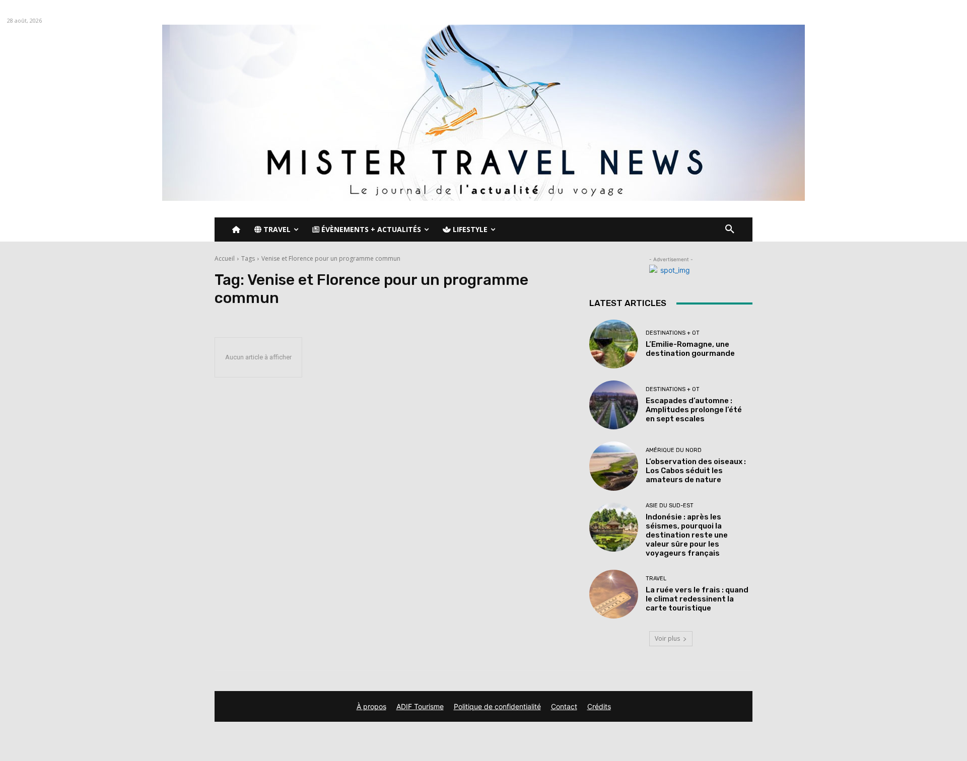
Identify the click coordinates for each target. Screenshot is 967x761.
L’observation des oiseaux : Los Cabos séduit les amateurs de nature (696, 470)
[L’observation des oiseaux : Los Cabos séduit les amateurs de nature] (613, 465)
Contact (564, 706)
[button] (730, 229)
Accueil (225, 258)
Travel (656, 578)
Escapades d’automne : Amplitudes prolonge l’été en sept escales (694, 409)
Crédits (599, 706)
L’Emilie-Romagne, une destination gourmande (690, 349)
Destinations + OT (673, 333)
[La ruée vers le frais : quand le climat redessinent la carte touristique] (613, 594)
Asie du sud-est (670, 505)
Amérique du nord (674, 450)
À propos (371, 706)
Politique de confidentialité (497, 706)
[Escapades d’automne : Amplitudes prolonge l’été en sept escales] (613, 404)
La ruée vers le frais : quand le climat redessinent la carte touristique (697, 599)
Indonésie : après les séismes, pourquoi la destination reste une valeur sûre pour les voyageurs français (687, 535)
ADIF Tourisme (420, 706)
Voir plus (667, 638)
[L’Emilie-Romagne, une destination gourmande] (613, 344)
